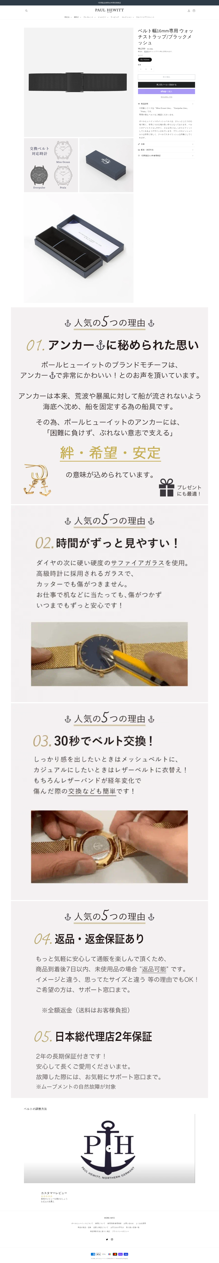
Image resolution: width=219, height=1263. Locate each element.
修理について (100, 1223)
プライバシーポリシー (120, 1231)
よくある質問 (141, 1223)
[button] (26, 10)
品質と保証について (100, 1227)
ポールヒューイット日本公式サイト (106, 1258)
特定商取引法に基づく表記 (100, 1231)
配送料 (146, 51)
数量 (139, 65)
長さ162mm (144, 60)
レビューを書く (47, 1201)
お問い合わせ (129, 1223)
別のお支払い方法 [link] (166, 97)
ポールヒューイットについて (82, 1223)
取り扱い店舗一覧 (132, 1227)
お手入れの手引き (117, 1227)
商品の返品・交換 (84, 1227)
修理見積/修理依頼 (114, 1223)
